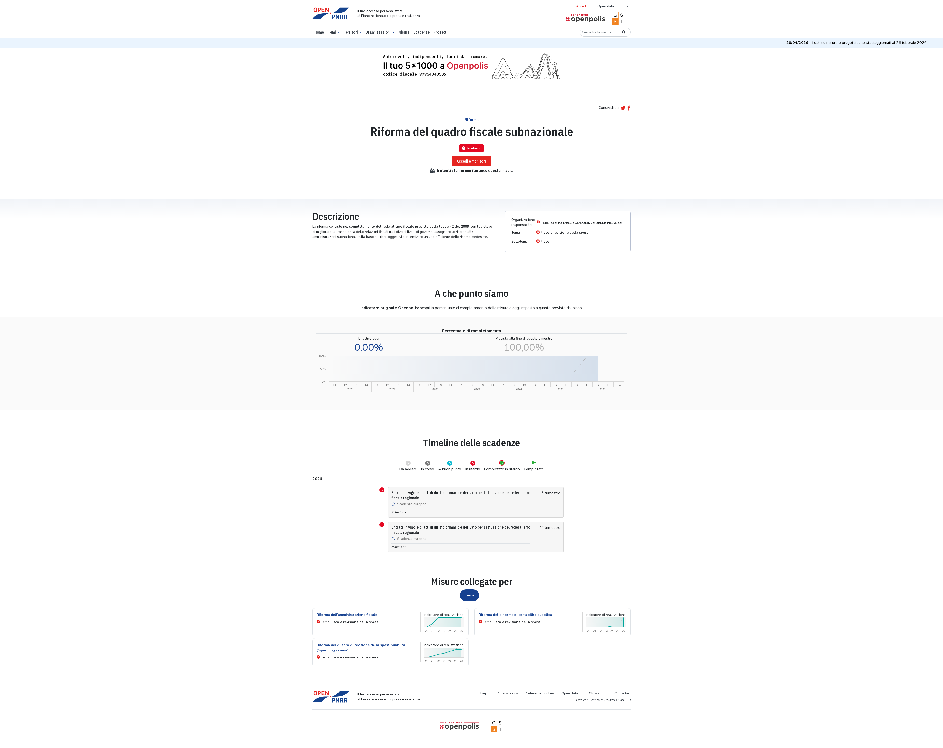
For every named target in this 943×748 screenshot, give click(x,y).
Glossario (596, 693)
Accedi (581, 6)
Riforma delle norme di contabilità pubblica (515, 614)
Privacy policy (507, 693)
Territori (351, 32)
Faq (628, 6)
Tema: (349, 622)
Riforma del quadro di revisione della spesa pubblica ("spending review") (361, 647)
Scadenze (421, 32)
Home (319, 32)
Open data (605, 6)
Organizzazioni (378, 32)
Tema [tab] (469, 595)
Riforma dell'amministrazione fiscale (347, 614)
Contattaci (622, 693)
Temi (332, 32)
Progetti (440, 32)
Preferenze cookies (540, 693)
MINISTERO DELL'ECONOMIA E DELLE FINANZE (582, 223)
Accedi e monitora (472, 161)
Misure (403, 32)
